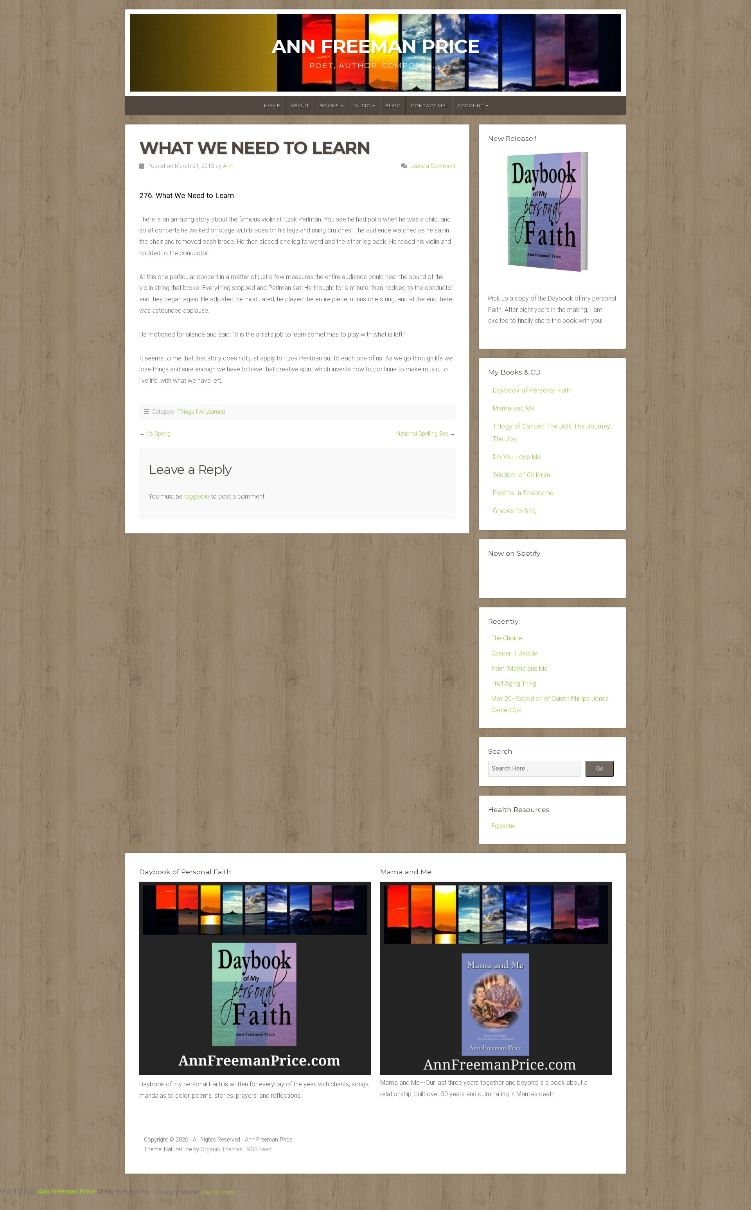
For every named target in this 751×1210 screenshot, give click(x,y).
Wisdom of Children (521, 475)
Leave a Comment (432, 166)
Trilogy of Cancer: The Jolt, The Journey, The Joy (552, 433)
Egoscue (503, 826)
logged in (196, 496)
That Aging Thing (513, 683)
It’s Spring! (159, 433)
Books (329, 105)
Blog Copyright (218, 1192)
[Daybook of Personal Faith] (255, 1073)
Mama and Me (514, 408)
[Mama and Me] (496, 978)
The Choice (506, 638)
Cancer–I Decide (514, 653)
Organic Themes (222, 1149)
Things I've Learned (201, 412)
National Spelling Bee (422, 433)
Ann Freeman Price (376, 46)
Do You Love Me (517, 457)
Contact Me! (429, 105)
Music (362, 105)
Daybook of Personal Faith (532, 390)
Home (272, 105)
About (300, 105)
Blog (393, 105)
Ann (228, 166)
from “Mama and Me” (520, 668)
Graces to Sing (515, 511)
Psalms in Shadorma (523, 493)
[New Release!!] (552, 274)
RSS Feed (259, 1149)
